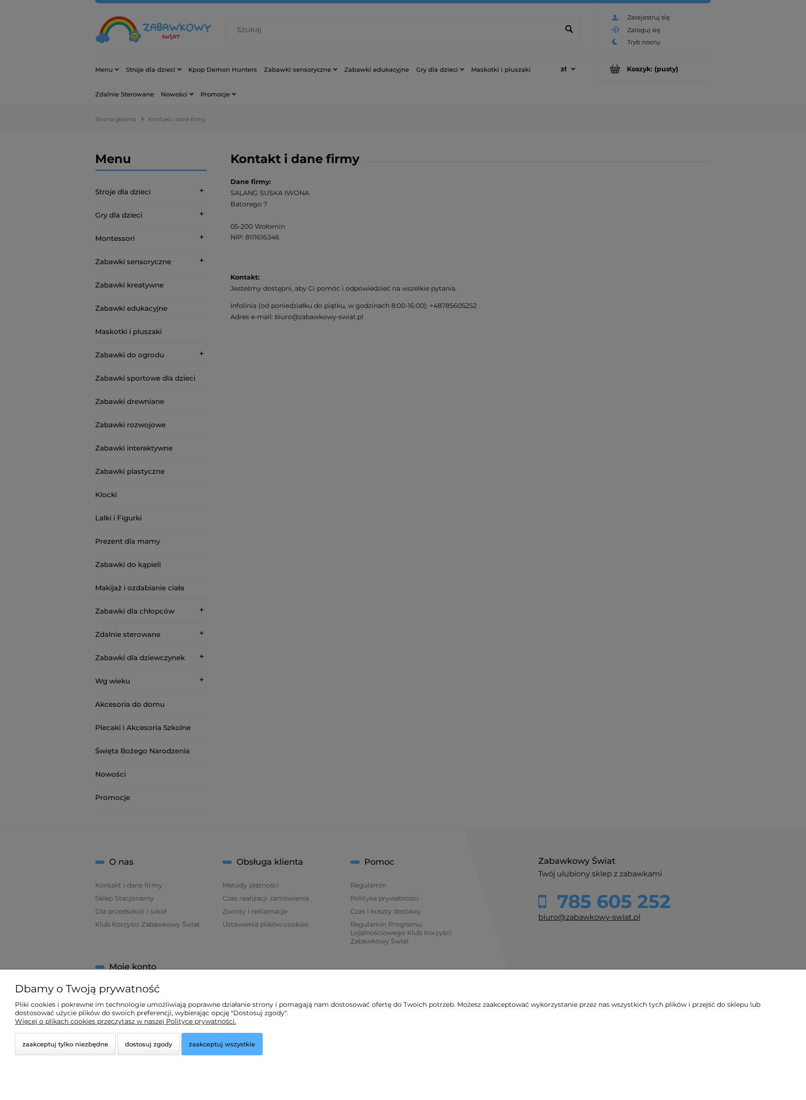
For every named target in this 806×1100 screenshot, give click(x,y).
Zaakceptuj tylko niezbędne (65, 1044)
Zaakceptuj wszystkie (222, 1044)
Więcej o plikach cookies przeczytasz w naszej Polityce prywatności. (125, 1021)
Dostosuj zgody (148, 1044)
